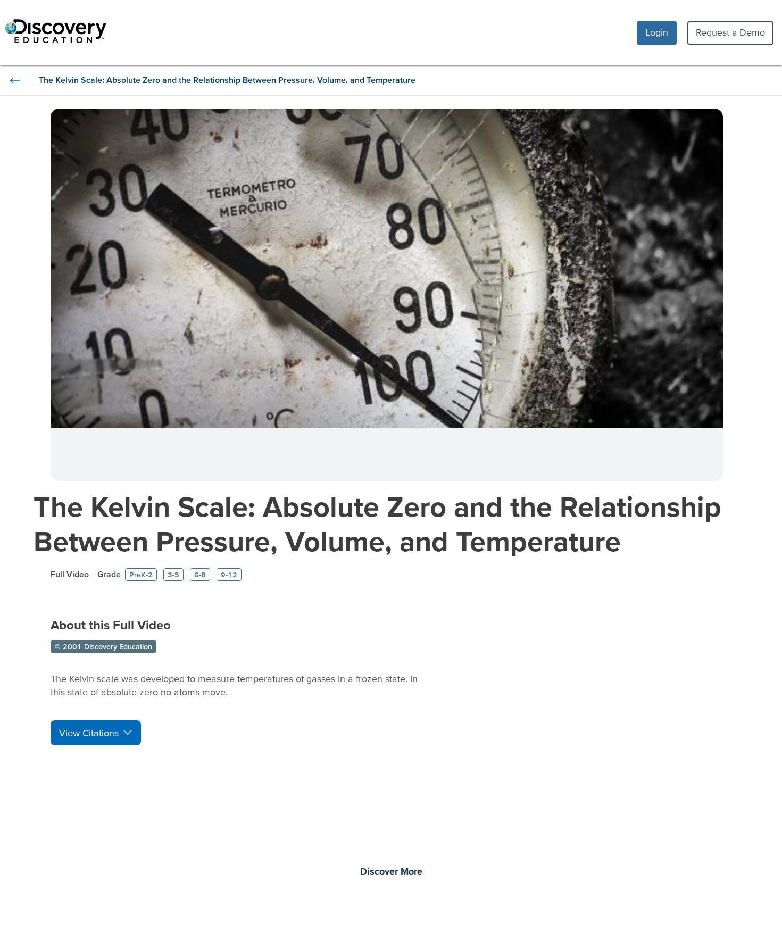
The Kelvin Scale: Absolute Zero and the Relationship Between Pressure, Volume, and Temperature (377, 523)
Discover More (391, 872)
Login (656, 32)
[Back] (15, 80)
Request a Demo (730, 32)
